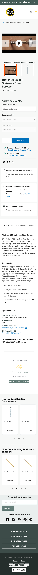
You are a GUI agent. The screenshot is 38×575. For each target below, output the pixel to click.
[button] (19, 438)
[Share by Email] (13, 162)
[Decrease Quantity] (8, 142)
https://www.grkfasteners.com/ (13, 328)
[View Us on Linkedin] (30, 519)
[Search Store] (25, 12)
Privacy (15, 561)
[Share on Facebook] (8, 162)
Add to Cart (20, 140)
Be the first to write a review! (19, 381)
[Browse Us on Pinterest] (25, 519)
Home (3, 23)
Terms (23, 561)
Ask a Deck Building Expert (13, 2)
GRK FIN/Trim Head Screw (28, 472)
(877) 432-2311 (30, 2)
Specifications (20, 225)
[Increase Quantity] (8, 139)
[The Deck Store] (10, 12)
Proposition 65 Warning (11, 333)
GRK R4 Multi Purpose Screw (10, 472)
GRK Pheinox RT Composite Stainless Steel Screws (28, 421)
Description (8, 225)
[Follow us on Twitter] (13, 519)
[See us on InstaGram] (19, 519)
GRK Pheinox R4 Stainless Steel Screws (10, 421)
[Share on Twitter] (4, 162)
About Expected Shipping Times (19, 150)
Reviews (31, 225)
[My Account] (31, 12)
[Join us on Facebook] (7, 519)
